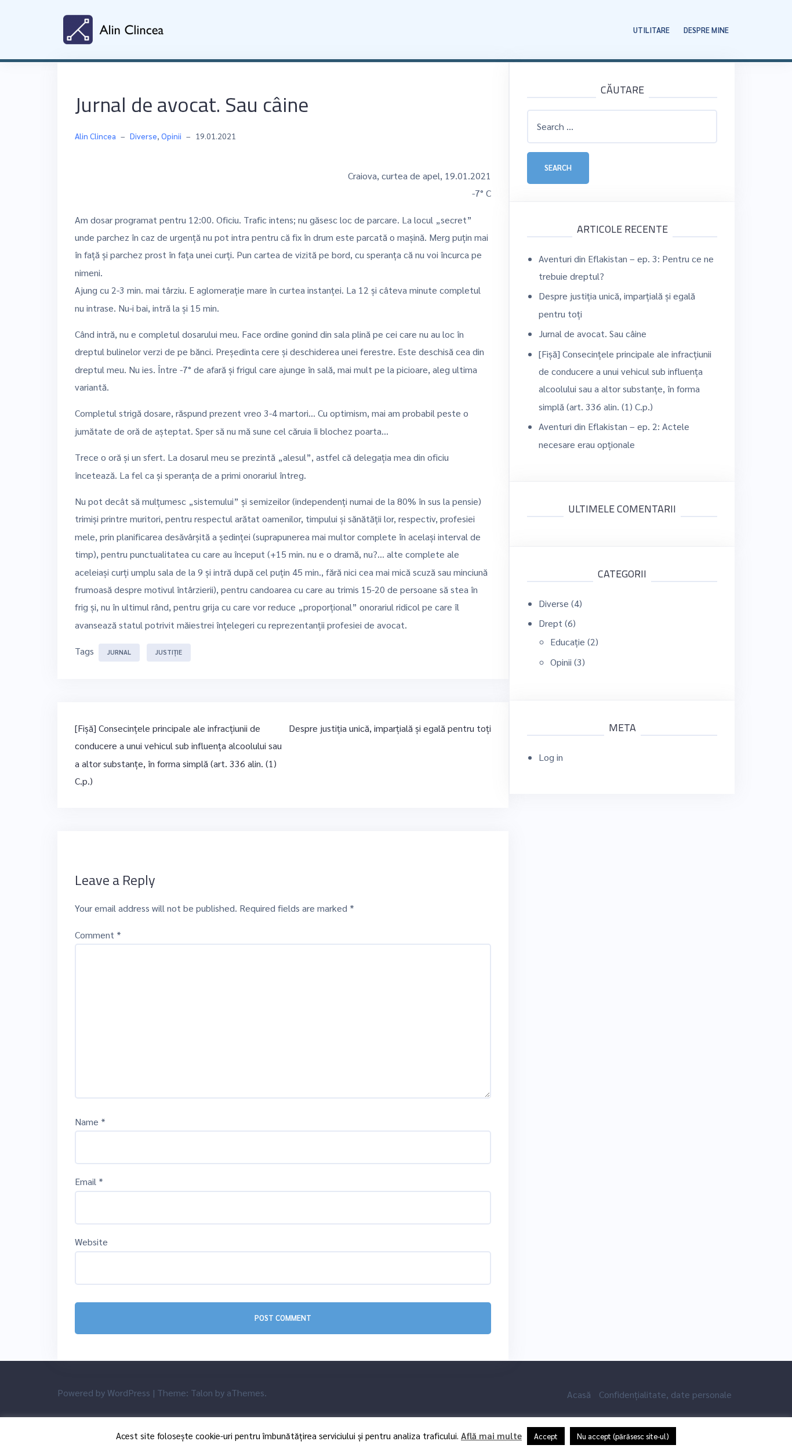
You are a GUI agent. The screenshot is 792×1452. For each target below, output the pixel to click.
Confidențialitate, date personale (665, 1394)
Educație (567, 641)
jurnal (119, 652)
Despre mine (706, 30)
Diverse (143, 136)
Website (91, 1242)
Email (89, 1181)
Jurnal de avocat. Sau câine (592, 333)
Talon (202, 1392)
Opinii (171, 136)
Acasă (579, 1394)
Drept (550, 623)
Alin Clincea (95, 136)
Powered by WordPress (103, 1392)
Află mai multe (491, 1435)
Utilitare (651, 30)
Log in (551, 757)
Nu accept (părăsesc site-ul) (623, 1436)
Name (90, 1121)
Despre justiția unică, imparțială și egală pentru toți (390, 728)
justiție (168, 652)
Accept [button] (546, 1436)
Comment (98, 935)
